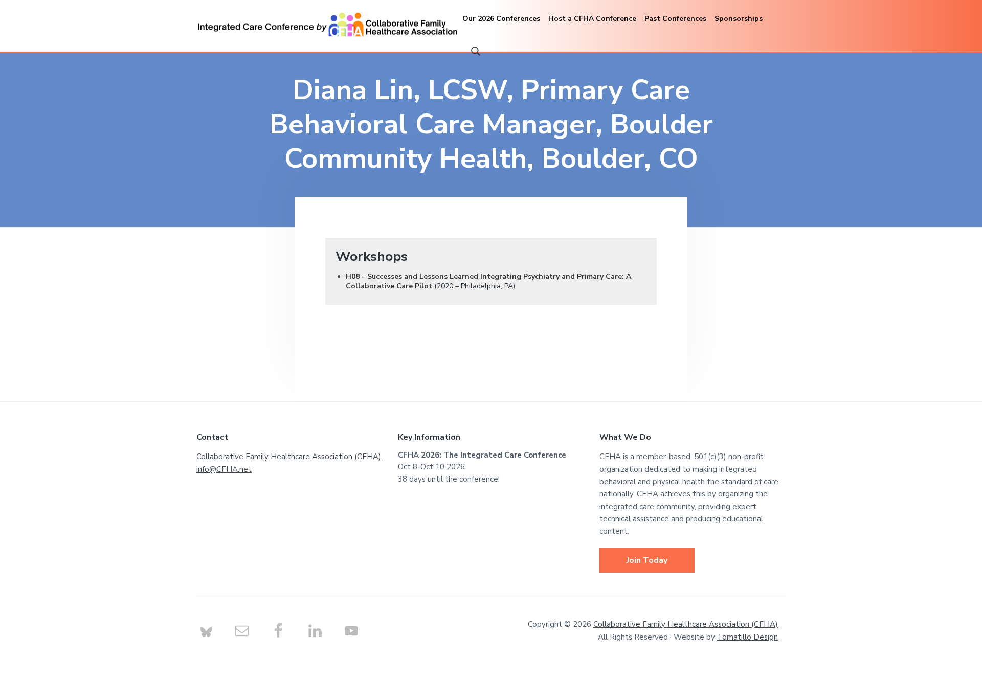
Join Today (647, 560)
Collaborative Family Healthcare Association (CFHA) (288, 456)
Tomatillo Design (747, 637)
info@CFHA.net (224, 469)
